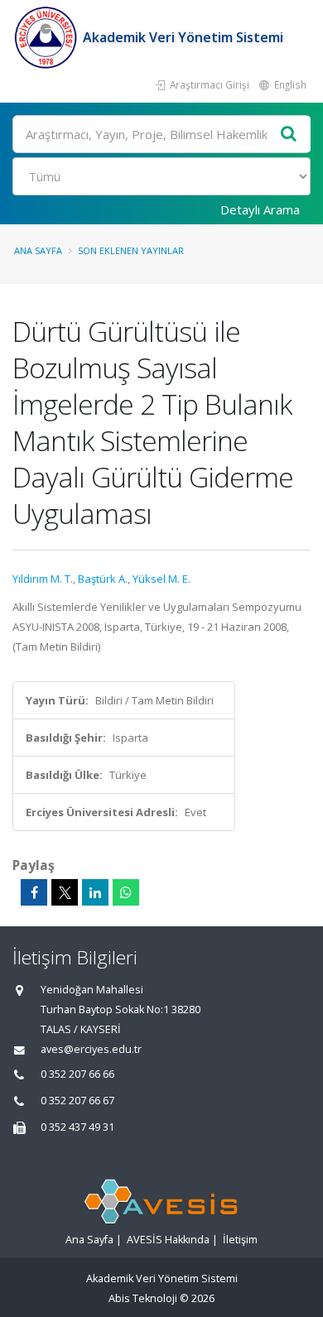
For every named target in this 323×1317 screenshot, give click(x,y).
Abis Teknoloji (142, 1298)
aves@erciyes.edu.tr (91, 1049)
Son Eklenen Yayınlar (131, 250)
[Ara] (289, 134)
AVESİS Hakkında (168, 1240)
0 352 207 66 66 (77, 1074)
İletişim (240, 1240)
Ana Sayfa (38, 250)
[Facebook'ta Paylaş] (34, 892)
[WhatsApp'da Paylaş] (126, 892)
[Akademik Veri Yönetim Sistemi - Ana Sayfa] (47, 37)
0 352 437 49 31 (77, 1127)
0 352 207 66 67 (77, 1100)
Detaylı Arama (260, 209)
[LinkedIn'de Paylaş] (95, 892)
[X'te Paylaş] (64, 892)
